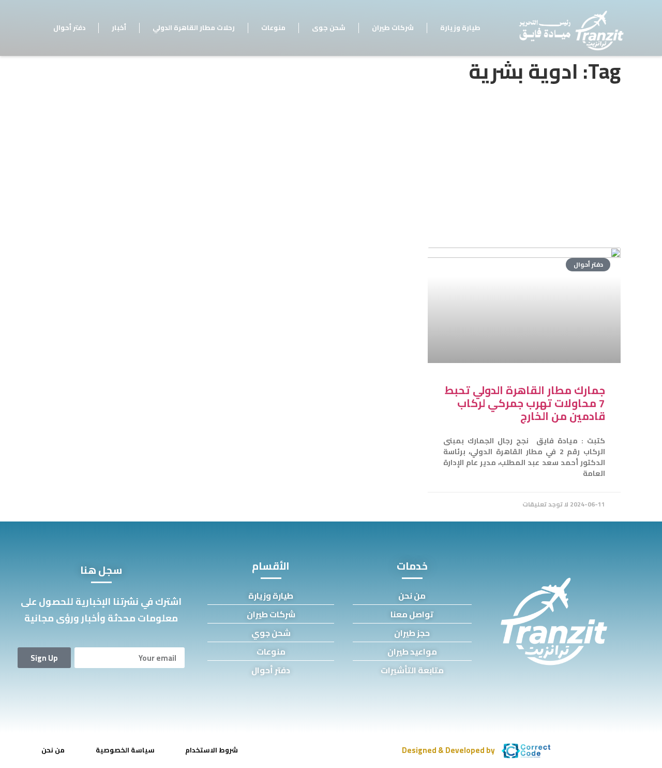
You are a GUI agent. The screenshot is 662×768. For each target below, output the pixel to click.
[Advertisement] (331, 164)
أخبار (119, 27)
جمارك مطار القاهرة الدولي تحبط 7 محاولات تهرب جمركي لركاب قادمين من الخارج (525, 403)
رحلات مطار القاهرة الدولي (194, 27)
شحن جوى (328, 27)
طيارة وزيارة (460, 27)
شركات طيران (393, 27)
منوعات (273, 27)
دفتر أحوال (69, 27)
